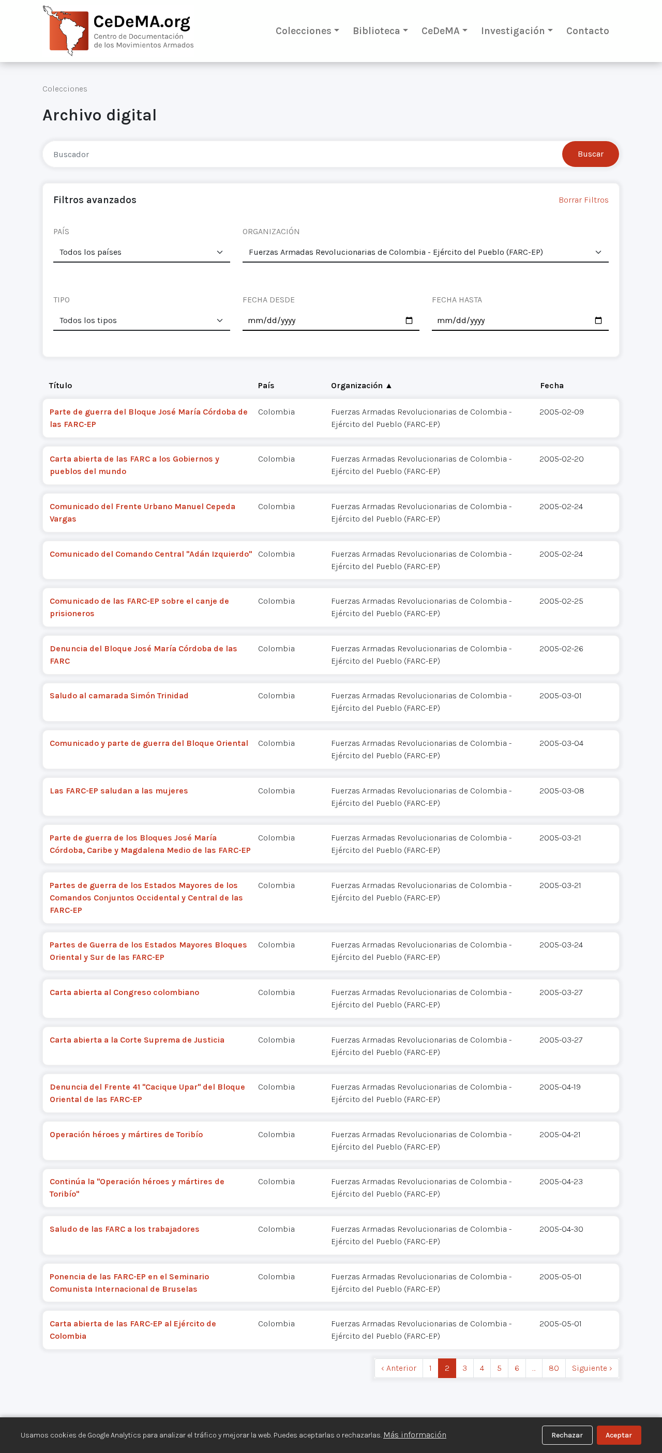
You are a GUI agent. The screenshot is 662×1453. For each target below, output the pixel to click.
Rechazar (567, 1435)
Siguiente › (592, 1368)
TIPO (61, 299)
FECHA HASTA (457, 299)
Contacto (587, 31)
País (266, 385)
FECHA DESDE (269, 299)
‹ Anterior (398, 1368)
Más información (414, 1435)
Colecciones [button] (304, 31)
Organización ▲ (362, 385)
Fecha (552, 385)
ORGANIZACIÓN (271, 231)
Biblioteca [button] (376, 31)
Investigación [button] (513, 31)
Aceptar (619, 1435)
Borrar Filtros (584, 200)
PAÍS (61, 231)
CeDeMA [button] (441, 31)
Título (60, 385)
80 (554, 1368)
